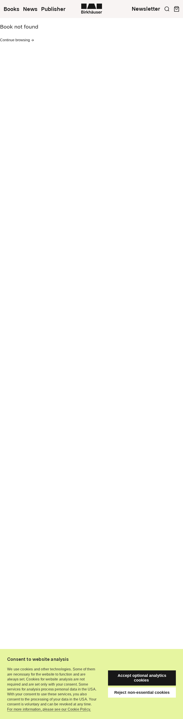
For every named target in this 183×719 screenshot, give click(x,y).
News (30, 9)
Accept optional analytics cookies (141, 677)
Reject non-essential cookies (142, 692)
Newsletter (146, 9)
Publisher (53, 9)
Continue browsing (15, 40)
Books (11, 9)
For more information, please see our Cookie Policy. (49, 709)
